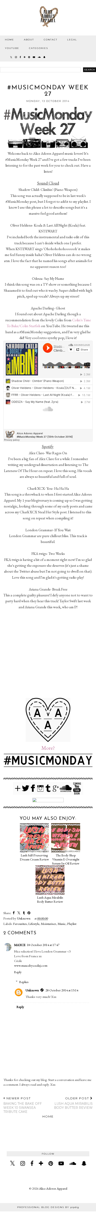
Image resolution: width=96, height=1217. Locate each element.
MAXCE (19, 945)
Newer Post (22, 1105)
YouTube (12, 48)
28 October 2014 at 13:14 (62, 990)
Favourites (20, 924)
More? (48, 747)
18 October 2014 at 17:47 (43, 945)
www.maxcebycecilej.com (30, 965)
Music (62, 924)
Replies (24, 982)
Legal (72, 39)
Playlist (71, 924)
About (29, 39)
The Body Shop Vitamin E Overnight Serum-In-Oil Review (65, 859)
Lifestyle (33, 924)
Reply (18, 972)
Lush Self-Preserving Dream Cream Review (34, 857)
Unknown (32, 990)
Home (9, 39)
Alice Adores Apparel (53, 1188)
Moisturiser (48, 924)
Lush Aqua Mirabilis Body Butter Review (50, 899)
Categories (38, 48)
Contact (50, 39)
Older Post (73, 1103)
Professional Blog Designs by (48, 1207)
